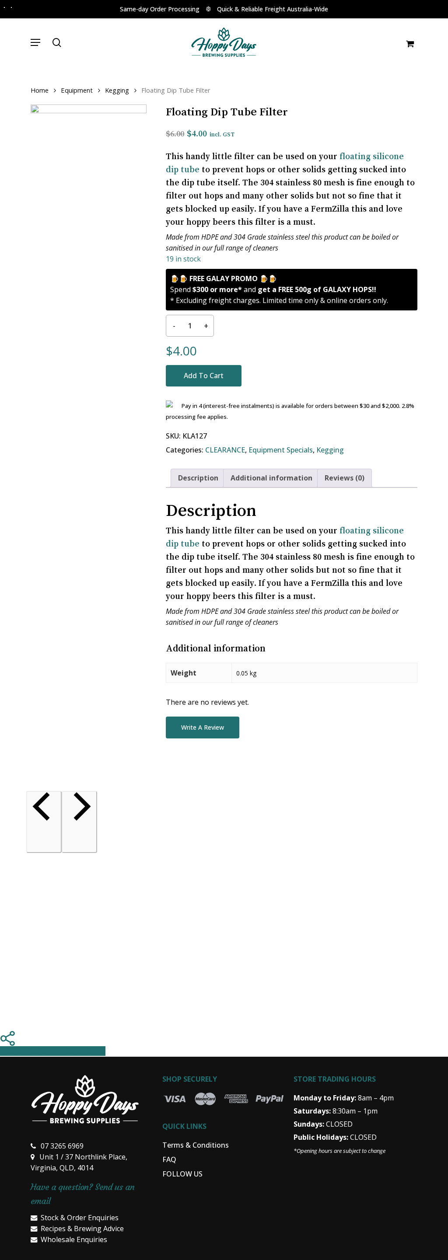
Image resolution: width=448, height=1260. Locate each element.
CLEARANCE (225, 450)
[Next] (79, 822)
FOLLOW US (182, 1174)
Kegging (117, 90)
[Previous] (44, 822)
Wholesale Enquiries (74, 1239)
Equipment (77, 90)
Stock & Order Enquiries (80, 1217)
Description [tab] (198, 478)
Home (40, 90)
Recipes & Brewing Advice (82, 1228)
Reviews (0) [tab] (344, 478)
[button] (35, 42)
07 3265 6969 (62, 1146)
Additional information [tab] (271, 478)
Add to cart (204, 375)
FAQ (169, 1159)
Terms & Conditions (195, 1145)
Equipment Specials (280, 450)
